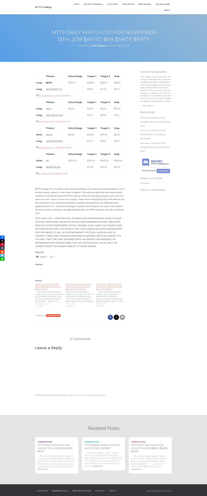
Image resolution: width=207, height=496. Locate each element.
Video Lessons (144, 4)
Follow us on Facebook (152, 190)
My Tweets (144, 183)
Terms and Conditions (81, 491)
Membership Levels (60, 491)
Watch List (100, 491)
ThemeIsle (168, 491)
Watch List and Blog (93, 4)
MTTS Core (112, 4)
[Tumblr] (2, 248)
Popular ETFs (128, 4)
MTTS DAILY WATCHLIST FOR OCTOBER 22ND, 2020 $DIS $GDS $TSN (155, 147)
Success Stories (163, 4)
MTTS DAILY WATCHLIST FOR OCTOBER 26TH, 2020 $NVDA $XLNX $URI (153, 134)
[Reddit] (2, 251)
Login (76, 4)
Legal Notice (42, 491)
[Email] (2, 255)
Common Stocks (53, 315)
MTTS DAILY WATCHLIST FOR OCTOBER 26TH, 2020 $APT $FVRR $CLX (155, 122)
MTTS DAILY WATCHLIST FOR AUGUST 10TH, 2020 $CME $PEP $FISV (55, 448)
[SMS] (2, 259)
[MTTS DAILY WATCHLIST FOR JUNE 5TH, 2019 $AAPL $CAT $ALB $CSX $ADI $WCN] (81, 295)
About (167, 10)
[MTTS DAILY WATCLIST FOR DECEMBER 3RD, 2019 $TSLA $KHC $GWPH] (50, 295)
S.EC (52, 206)
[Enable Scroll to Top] (202, 491)
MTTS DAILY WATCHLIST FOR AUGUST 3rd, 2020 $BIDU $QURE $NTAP (149, 448)
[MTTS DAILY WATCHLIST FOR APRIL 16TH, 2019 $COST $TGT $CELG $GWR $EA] (111, 295)
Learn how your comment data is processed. (87, 395)
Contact (113, 491)
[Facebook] (2, 237)
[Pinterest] (2, 244)
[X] (2, 241)
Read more (43, 469)
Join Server (163, 171)
